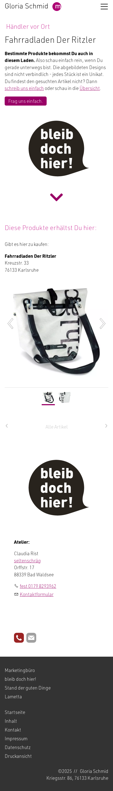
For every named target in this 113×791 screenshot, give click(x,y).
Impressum (16, 738)
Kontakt (13, 730)
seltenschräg (27, 560)
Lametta (13, 696)
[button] (104, 6)
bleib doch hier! (20, 679)
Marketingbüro (20, 670)
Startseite (15, 712)
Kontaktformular (36, 594)
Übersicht (90, 88)
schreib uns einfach (24, 88)
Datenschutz (18, 747)
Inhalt (11, 721)
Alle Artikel (57, 427)
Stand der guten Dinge (28, 688)
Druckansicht (18, 756)
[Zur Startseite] (33, 6)
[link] (56, 197)
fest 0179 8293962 (38, 586)
